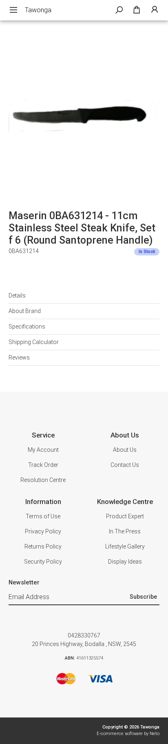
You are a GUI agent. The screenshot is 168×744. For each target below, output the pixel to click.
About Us (125, 449)
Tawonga (38, 10)
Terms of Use (43, 516)
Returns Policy (43, 546)
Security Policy (43, 561)
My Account (43, 449)
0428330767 (84, 635)
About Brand (25, 311)
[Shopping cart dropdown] (136, 10)
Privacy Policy (43, 531)
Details (17, 295)
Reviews (19, 357)
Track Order (43, 465)
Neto (154, 733)
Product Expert (125, 516)
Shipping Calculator (34, 342)
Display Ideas (125, 561)
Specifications (27, 326)
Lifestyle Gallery (125, 546)
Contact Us (125, 465)
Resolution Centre (43, 480)
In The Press (125, 531)
